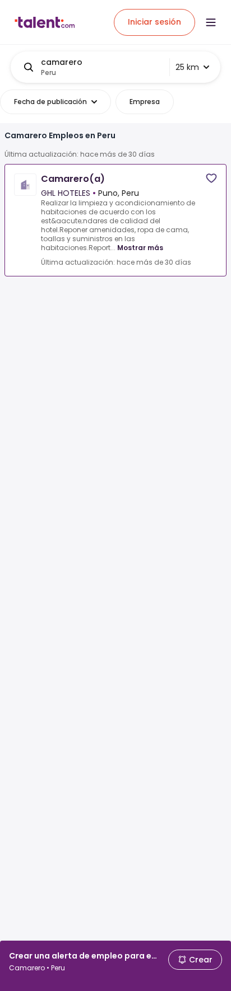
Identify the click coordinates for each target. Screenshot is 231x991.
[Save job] (211, 178)
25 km (187, 67)
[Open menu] (211, 22)
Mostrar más (140, 247)
